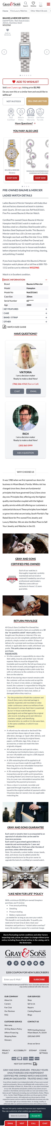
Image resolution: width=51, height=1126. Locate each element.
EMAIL (10, 1123)
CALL (33, 1123)
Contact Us (33, 1021)
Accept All (36, 1116)
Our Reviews (9, 1011)
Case (6, 313)
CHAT (45, 1122)
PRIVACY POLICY (6, 1051)
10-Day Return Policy (13, 1029)
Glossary (8, 1040)
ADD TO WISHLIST (27, 81)
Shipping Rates (10, 1036)
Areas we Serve (34, 1043)
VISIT (22, 1123)
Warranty (8, 1025)
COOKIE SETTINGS (43, 1051)
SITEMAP (33, 1050)
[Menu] (46, 4)
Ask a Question (25, 452)
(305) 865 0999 (34, 1036)
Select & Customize (18, 1116)
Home (5, 11)
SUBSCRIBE (39, 979)
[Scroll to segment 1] (20, 75)
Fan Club (8, 1007)
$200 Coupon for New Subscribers (27, 972)
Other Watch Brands (39, 11)
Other (7, 321)
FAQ (6, 1015)
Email (33, 391)
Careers (7, 1004)
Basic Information (14, 279)
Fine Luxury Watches (18, 11)
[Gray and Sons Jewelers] (12, 4)
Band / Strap (11, 317)
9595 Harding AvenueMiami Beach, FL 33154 (37, 1031)
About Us (8, 1000)
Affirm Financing (11, 1032)
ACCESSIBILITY (20, 1050)
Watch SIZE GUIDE (16, 327)
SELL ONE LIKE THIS (37, 101)
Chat (17, 391)
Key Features (11, 309)
